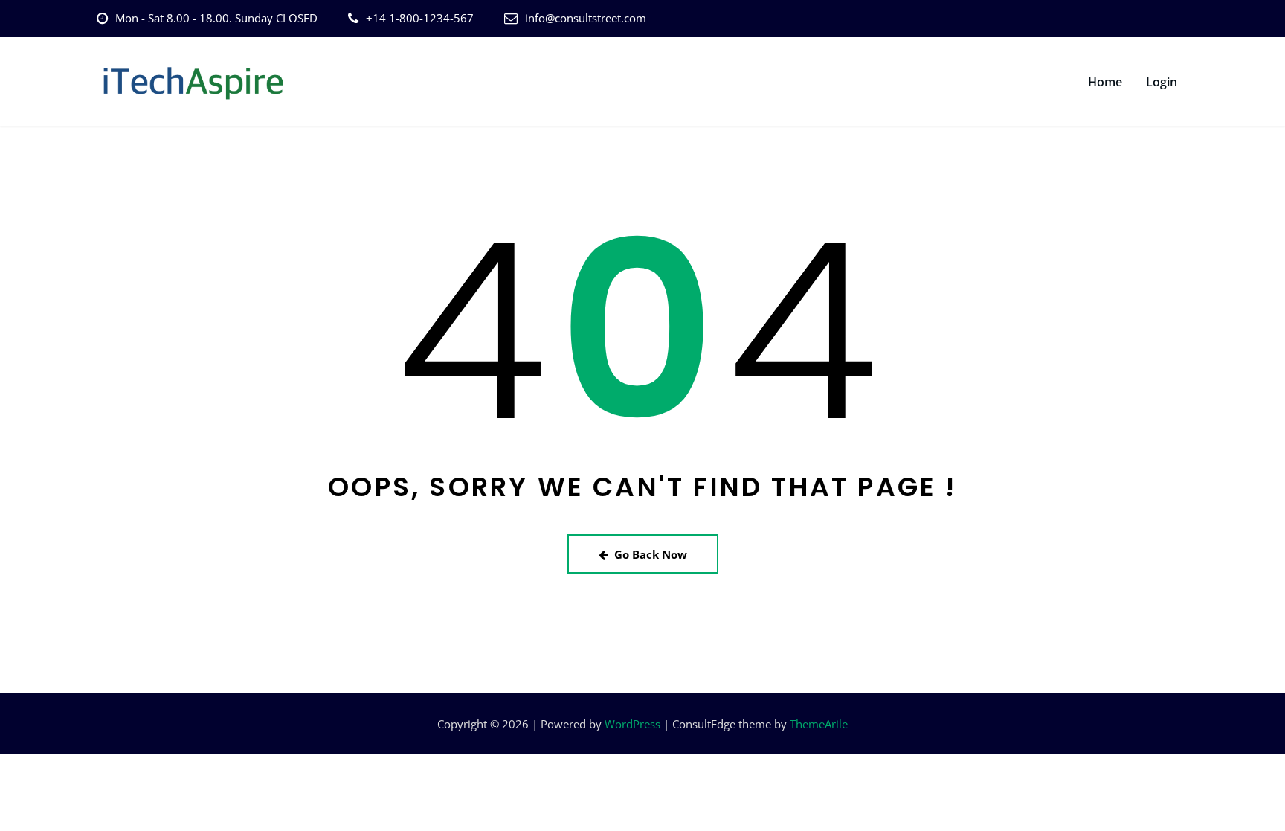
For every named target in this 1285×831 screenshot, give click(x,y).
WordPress (632, 723)
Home (1105, 82)
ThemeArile (819, 723)
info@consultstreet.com (585, 17)
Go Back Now (650, 554)
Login (1161, 82)
